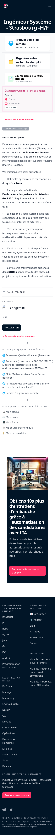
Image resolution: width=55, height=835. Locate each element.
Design (6, 709)
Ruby (5, 628)
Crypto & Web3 (10, 704)
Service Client (9, 754)
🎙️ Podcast (36, 619)
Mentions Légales (19, 821)
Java (4, 640)
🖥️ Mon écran (10, 422)
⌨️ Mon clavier (10, 417)
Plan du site (36, 637)
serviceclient (11, 107)
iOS (4, 652)
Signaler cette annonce (14, 128)
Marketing (8, 698)
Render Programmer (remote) (22, 393)
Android (6, 658)
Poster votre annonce (17, 795)
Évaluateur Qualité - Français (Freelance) (28, 355)
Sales (5, 760)
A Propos (35, 631)
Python (6, 634)
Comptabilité (9, 727)
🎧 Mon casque (11, 411)
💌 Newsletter (38, 614)
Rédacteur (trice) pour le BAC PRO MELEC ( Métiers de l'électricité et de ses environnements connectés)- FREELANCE (27, 365)
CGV (4, 821)
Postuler (9, 327)
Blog (32, 625)
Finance (6, 766)
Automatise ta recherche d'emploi (25, 570)
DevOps (6, 721)
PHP (4, 622)
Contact (34, 643)
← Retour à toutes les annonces (18, 119)
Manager (7, 692)
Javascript (7, 616)
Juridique (7, 748)
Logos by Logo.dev (42, 821)
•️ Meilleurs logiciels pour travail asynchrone (40, 672)
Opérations (8, 733)
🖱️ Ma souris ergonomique (17, 427)
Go (4, 646)
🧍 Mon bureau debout (15, 433)
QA (4, 715)
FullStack (7, 686)
